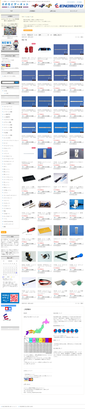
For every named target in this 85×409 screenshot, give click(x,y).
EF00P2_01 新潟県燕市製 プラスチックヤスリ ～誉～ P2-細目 (29, 137)
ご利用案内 (32, 11)
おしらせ (10, 328)
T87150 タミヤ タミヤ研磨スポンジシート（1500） (60, 291)
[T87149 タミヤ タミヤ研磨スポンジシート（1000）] (77, 286)
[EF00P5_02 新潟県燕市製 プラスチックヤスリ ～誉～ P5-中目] (61, 80)
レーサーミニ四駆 (8, 111)
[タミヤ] (8, 311)
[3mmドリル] (77, 158)
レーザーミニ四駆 (8, 135)
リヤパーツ (6, 200)
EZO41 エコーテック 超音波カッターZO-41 (76, 213)
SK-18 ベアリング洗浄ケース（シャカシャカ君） (76, 239)
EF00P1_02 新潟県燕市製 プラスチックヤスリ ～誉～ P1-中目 (60, 137)
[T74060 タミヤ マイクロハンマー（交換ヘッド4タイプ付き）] (29, 286)
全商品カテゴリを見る (10, 97)
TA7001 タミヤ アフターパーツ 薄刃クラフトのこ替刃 (45, 58)
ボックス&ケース (8, 216)
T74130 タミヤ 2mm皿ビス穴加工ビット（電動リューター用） (77, 188)
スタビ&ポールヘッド (9, 161)
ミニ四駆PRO (7, 114)
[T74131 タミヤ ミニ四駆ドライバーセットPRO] (29, 208)
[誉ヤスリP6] (61, 53)
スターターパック (8, 106)
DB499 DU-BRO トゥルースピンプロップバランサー (29, 265)
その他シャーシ (7, 190)
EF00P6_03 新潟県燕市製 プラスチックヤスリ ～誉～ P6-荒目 (60, 59)
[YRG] (9, 325)
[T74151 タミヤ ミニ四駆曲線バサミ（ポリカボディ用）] (61, 158)
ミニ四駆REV (7, 117)
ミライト (6, 192)
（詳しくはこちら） (6, 61)
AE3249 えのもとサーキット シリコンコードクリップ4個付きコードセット (45, 292)
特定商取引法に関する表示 (26, 406)
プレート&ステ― (8, 164)
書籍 (5, 226)
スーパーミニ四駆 (8, 124)
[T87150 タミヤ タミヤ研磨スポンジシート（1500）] (61, 286)
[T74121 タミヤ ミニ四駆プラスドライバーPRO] (29, 234)
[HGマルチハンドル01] (45, 182)
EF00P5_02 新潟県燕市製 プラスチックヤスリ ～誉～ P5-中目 (60, 85)
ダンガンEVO (7, 138)
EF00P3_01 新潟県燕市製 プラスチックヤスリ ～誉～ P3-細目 (60, 111)
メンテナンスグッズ (8, 224)
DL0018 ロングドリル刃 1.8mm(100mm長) (27, 163)
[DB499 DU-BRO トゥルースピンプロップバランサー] (29, 260)
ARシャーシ (6, 174)
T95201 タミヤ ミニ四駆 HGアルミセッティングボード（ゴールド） (44, 240)
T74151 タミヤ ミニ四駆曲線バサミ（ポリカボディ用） (60, 163)
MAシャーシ (7, 169)
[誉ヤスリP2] (77, 106)
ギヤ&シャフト (7, 148)
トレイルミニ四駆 (8, 130)
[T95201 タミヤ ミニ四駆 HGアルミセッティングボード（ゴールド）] (45, 234)
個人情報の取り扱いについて (9, 406)
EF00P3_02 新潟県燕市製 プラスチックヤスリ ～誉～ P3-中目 (45, 111)
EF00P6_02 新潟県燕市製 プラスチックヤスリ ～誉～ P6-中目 (76, 59)
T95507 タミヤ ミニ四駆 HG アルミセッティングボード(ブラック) (28, 188)
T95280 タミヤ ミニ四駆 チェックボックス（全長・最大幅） (44, 214)
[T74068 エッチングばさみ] (61, 207)
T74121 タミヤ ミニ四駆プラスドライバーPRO (28, 239)
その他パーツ (7, 213)
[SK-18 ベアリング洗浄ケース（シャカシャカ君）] (77, 234)
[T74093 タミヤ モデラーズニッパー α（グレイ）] (61, 260)
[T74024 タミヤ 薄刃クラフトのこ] (61, 182)
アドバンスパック (8, 109)
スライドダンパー (8, 198)
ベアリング (6, 153)
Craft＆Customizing (8, 221)
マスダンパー (7, 203)
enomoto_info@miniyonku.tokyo (34, 392)
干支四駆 (6, 132)
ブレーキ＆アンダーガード (10, 195)
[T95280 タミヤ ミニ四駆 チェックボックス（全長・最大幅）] (45, 208)
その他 (27, 16)
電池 (5, 211)
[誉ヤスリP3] (29, 106)
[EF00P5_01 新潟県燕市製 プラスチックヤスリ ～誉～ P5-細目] (77, 80)
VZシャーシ (6, 182)
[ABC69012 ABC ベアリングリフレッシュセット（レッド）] (29, 53)
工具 (7, 93)
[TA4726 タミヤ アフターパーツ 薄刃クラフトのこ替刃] (45, 53)
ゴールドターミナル (8, 145)
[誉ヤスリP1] (45, 132)
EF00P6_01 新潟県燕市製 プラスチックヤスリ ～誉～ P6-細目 (29, 85)
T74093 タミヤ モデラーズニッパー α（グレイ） (60, 265)
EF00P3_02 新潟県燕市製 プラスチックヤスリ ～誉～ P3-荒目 (29, 111)
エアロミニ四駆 (7, 122)
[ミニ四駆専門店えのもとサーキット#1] (6, 320)
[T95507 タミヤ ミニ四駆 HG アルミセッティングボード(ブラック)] (29, 182)
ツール (5, 218)
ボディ (5, 166)
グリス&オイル (7, 208)
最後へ (82, 37)
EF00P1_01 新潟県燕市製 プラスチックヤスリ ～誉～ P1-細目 (76, 137)
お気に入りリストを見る (9, 76)
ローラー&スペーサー (9, 158)
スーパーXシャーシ (8, 179)
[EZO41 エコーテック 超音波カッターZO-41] (77, 208)
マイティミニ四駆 (8, 127)
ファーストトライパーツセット (11, 140)
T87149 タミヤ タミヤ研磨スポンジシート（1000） (76, 291)
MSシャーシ (7, 171)
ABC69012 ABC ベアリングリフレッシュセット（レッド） (29, 58)
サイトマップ (73, 11)
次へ (79, 37)
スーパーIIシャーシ (8, 177)
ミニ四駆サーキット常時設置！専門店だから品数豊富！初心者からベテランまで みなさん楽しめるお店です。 (26, 1)
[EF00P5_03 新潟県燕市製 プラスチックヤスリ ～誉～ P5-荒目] (45, 80)
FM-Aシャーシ (7, 187)
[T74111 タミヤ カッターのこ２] (61, 234)
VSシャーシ (6, 184)
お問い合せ (53, 11)
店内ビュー (10, 37)
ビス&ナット (7, 205)
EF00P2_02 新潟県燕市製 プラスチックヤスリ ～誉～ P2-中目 (76, 111)
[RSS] (3, 232)
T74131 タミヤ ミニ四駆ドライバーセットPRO (28, 213)
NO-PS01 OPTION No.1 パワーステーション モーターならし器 (45, 266)
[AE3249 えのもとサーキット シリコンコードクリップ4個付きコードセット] (45, 286)
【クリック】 (14, 36)
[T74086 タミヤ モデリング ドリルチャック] (77, 260)
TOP (11, 11)
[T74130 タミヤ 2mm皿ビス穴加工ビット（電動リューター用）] (77, 182)
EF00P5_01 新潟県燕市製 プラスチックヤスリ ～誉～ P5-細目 (76, 85)
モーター (6, 143)
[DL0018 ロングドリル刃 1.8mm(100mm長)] (29, 158)
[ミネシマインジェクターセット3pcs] (45, 158)
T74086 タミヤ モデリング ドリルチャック (76, 265)
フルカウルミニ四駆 (8, 119)
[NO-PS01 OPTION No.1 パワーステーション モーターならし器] (45, 260)
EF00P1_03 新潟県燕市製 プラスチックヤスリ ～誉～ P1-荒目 (45, 137)
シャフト (6, 151)
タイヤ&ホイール (8, 156)
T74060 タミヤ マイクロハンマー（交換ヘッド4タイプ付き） (28, 292)
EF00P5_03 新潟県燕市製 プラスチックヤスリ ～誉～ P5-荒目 (45, 85)
